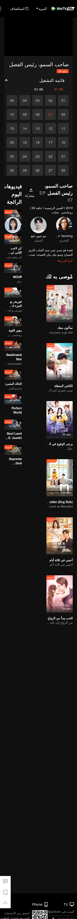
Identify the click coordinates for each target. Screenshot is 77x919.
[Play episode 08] (37, 114)
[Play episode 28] (37, 170)
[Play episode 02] (50, 100)
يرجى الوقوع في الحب (58, 444)
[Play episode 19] (24, 142)
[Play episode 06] (63, 114)
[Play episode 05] (12, 100)
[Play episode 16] (63, 142)
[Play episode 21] (63, 156)
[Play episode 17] (50, 142)
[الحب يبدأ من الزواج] (59, 594)
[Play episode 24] (24, 156)
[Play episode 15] (12, 128)
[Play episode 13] (37, 128)
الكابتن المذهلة (63, 385)
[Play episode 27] (50, 170)
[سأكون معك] (59, 303)
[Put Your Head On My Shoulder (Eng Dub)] (59, 477)
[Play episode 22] (50, 156)
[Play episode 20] (12, 142)
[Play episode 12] (50, 128)
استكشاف (17, 8)
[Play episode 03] (37, 100)
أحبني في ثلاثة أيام (61, 560)
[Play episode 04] (24, 100)
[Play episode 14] (24, 128)
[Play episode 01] (63, 100)
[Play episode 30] (12, 170)
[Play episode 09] (24, 114)
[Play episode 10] (12, 114)
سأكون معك (65, 327)
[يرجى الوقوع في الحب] (59, 419)
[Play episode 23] (37, 156)
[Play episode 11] (63, 128)
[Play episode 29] (24, 170)
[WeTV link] (63, 8)
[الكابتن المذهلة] (59, 361)
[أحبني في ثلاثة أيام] (59, 535)
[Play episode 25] (12, 156)
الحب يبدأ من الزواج (60, 618)
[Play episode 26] (63, 170)
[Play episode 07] (50, 114)
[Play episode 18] (37, 142)
